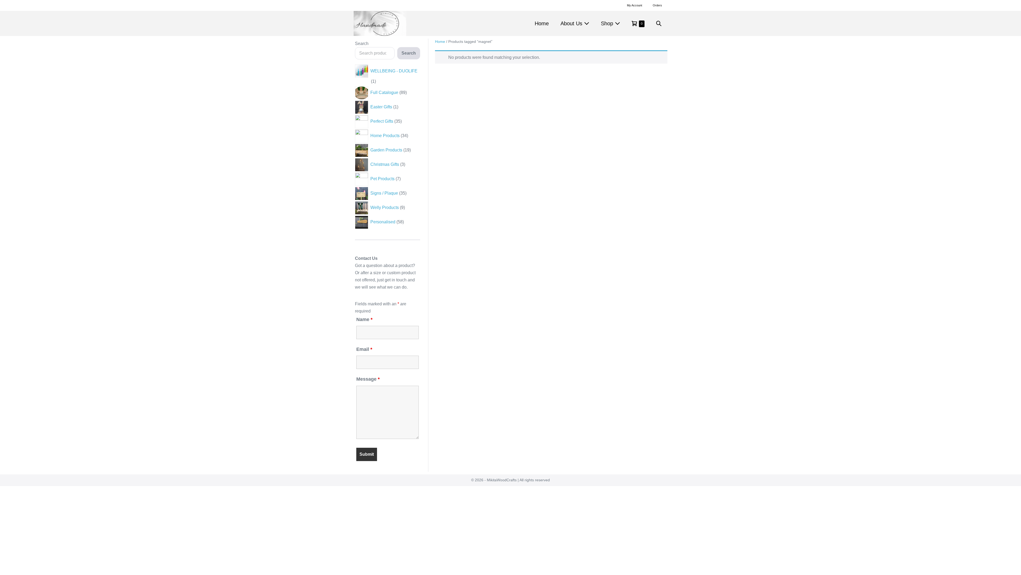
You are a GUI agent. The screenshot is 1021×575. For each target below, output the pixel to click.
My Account (634, 5)
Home (542, 23)
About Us (572, 23)
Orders (657, 5)
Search (362, 43)
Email (364, 349)
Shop (608, 23)
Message (368, 379)
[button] (658, 23)
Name (364, 319)
